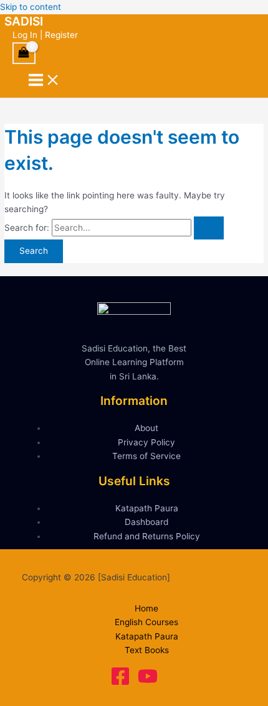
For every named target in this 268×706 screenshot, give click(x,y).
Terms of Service (146, 456)
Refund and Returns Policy (146, 536)
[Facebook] (120, 683)
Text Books (147, 650)
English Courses (146, 622)
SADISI (23, 21)
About (146, 428)
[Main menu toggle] (44, 81)
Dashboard (146, 522)
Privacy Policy (146, 442)
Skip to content (30, 7)
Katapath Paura (146, 508)
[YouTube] (148, 683)
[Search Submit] (209, 228)
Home (146, 608)
